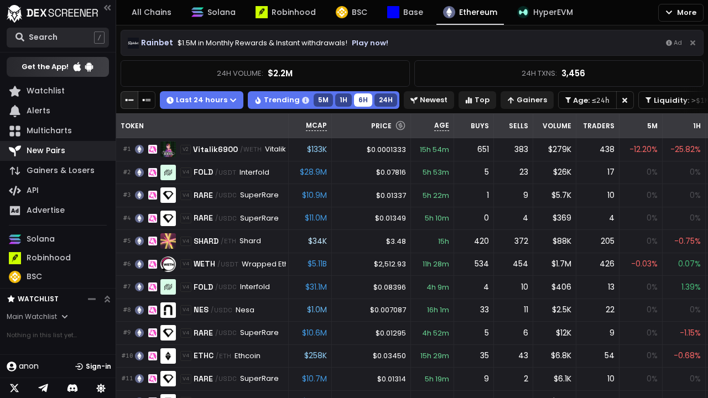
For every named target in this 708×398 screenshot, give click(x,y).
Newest (433, 100)
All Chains (151, 12)
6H (363, 99)
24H (386, 99)
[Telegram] (43, 388)
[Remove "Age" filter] (625, 100)
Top (482, 100)
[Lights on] (101, 388)
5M (323, 99)
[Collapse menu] (107, 7)
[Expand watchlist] (107, 299)
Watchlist (38, 298)
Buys (480, 125)
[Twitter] (14, 388)
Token (132, 125)
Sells (518, 125)
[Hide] (692, 42)
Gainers (532, 100)
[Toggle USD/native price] (400, 125)
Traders (599, 125)
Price (381, 125)
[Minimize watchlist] (92, 299)
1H (343, 99)
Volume (557, 125)
